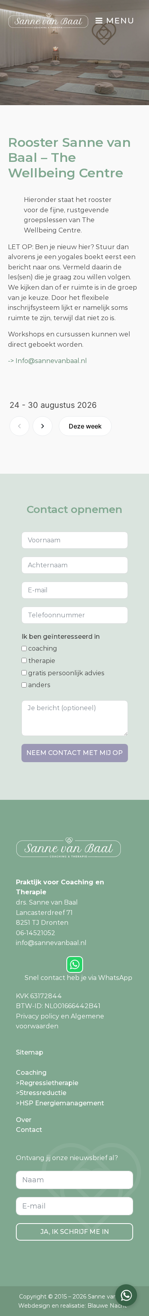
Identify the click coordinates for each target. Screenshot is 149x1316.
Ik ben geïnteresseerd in (60, 636)
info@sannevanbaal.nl (51, 943)
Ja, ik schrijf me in (75, 1231)
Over (23, 1120)
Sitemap (29, 1052)
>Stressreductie (41, 1093)
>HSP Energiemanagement (60, 1103)
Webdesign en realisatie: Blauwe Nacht (72, 1305)
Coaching (31, 1072)
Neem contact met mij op (74, 753)
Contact (29, 1129)
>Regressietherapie (47, 1083)
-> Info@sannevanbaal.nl (47, 361)
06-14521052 (35, 933)
